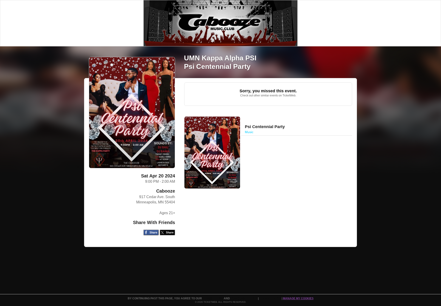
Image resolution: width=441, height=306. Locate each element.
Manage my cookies (298, 298)
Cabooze (165, 191)
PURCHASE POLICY (244, 298)
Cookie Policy (270, 298)
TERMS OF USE (213, 298)
